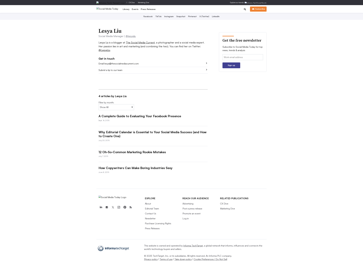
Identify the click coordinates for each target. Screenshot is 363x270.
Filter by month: (106, 102)
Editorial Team (152, 208)
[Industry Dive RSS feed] (131, 207)
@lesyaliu (131, 36)
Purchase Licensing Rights (158, 223)
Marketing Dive (143, 2)
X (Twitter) (204, 16)
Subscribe (260, 9)
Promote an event (191, 213)
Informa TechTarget (193, 245)
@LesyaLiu (104, 50)
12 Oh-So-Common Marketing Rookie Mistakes (132, 152)
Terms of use (166, 259)
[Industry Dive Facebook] (107, 207)
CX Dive (132, 2)
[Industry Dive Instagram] (119, 207)
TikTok (158, 16)
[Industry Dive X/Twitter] (113, 207)
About (148, 203)
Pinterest (192, 16)
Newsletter (150, 218)
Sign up (231, 65)
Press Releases (148, 9)
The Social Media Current (140, 42)
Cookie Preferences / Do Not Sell (210, 259)
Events (135, 9)
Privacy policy (151, 259)
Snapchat (180, 16)
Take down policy (183, 259)
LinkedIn (216, 16)
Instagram (169, 16)
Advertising (187, 203)
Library (126, 9)
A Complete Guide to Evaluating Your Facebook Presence (140, 116)
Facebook (148, 16)
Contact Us (150, 213)
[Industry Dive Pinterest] (125, 207)
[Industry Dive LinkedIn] (101, 207)
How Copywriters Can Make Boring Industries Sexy (136, 168)
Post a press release (192, 208)
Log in (185, 218)
